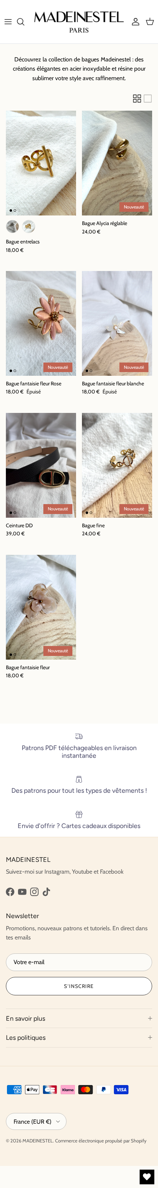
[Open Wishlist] (147, 1177)
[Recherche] (24, 22)
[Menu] (8, 22)
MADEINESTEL (37, 1141)
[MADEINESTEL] (79, 22)
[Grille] (137, 98)
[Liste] (147, 98)
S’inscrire (79, 986)
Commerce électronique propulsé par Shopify (101, 1141)
